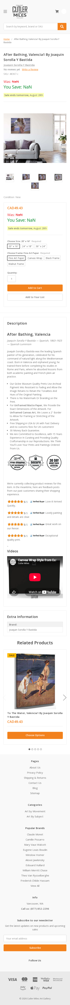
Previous (4, 697)
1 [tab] (29, 749)
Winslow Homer (35, 855)
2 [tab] (32, 749)
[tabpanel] (35, 697)
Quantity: (12, 272)
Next (64, 697)
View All (35, 885)
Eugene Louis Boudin (35, 849)
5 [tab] (41, 749)
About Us (35, 767)
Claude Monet (35, 834)
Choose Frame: (28, 253)
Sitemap (35, 793)
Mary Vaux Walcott (35, 844)
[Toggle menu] (5, 11)
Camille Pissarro (35, 839)
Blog (35, 788)
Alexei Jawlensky (35, 860)
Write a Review (30, 69)
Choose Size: (24, 241)
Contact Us (35, 783)
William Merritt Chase (35, 870)
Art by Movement (35, 811)
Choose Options (35, 735)
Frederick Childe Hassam (35, 880)
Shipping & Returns (35, 777)
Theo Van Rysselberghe (35, 875)
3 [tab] (35, 749)
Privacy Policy (35, 772)
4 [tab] (38, 749)
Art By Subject (35, 816)
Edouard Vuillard (35, 865)
